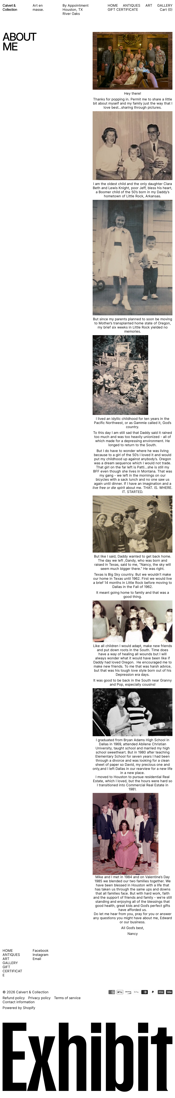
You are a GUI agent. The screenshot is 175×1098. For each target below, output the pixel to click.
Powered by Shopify (19, 1008)
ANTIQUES (131, 5)
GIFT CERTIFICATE (123, 10)
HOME (113, 5)
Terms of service (67, 998)
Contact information (19, 1002)
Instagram (40, 955)
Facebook (41, 951)
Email (37, 959)
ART (148, 5)
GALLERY (164, 5)
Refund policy (14, 998)
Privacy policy (39, 998)
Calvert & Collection (32, 992)
